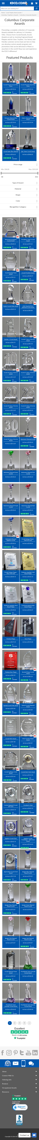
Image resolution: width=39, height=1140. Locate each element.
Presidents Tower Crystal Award (28, 240)
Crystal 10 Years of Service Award (11, 373)
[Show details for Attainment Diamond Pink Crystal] (28, 460)
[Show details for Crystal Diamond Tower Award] (10, 959)
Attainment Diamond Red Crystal (28, 506)
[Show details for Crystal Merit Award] (10, 726)
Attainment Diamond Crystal (28, 439)
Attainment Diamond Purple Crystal (10, 506)
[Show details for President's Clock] (28, 793)
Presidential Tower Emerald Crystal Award (28, 972)
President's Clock (28, 805)
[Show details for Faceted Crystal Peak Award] (10, 693)
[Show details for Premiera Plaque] (10, 627)
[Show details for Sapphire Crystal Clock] (10, 826)
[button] (3, 3)
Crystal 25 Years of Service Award (28, 406)
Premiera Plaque (10, 638)
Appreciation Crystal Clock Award (11, 872)
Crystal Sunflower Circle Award (10, 772)
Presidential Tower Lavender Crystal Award (11, 1005)
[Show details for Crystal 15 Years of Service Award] (28, 360)
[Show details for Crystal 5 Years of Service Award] (28, 327)
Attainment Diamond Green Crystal (11, 473)
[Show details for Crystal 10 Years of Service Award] (10, 360)
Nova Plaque (28, 638)
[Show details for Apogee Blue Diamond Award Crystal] (28, 859)
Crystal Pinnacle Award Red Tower (28, 85)
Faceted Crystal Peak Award (10, 705)
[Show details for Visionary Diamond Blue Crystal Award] (10, 106)
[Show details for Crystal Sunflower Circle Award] (10, 760)
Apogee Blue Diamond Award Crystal (28, 872)
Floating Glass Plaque (10, 672)
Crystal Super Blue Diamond (10, 151)
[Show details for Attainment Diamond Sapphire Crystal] (10, 527)
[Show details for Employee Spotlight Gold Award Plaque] (28, 560)
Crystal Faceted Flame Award (11, 273)
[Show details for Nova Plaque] (28, 627)
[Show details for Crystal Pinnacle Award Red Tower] (28, 72)
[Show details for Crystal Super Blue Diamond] (10, 139)
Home (3, 12)
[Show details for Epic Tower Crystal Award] (28, 139)
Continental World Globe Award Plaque (28, 606)
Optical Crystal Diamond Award (28, 706)
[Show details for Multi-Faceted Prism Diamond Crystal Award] (28, 294)
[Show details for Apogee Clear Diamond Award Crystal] (10, 893)
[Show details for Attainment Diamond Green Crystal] (10, 460)
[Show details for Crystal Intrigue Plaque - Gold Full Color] (28, 527)
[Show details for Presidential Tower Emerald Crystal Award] (28, 959)
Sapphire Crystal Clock (11, 838)
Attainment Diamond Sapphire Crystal (10, 539)
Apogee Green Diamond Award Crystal (28, 906)
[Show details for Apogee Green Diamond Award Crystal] (28, 893)
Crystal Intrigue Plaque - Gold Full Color (28, 539)
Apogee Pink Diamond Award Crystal (11, 939)
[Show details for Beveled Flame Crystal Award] (28, 660)
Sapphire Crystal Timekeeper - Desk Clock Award (28, 840)
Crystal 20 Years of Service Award (11, 406)
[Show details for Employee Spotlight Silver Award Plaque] (10, 593)
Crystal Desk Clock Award (28, 772)
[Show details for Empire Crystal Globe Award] (10, 294)
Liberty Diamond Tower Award (28, 119)
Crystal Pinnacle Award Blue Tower (10, 85)
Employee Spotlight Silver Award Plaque (11, 606)
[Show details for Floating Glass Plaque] (10, 660)
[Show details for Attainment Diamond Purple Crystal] (10, 493)
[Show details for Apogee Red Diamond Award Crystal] (28, 926)
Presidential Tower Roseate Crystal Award (28, 1005)
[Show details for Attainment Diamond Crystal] (28, 427)
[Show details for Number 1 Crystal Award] (10, 327)
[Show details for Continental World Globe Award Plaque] (28, 593)
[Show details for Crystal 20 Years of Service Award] (10, 394)
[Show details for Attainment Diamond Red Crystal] (28, 493)
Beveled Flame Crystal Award (28, 673)
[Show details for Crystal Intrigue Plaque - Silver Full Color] (10, 560)
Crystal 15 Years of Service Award (28, 373)
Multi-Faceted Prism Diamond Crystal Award (28, 307)
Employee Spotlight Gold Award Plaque (28, 573)
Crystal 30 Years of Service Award (11, 440)
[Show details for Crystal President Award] (28, 261)
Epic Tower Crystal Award (28, 151)
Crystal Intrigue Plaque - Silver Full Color (10, 573)
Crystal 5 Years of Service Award (28, 340)
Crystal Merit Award (11, 738)
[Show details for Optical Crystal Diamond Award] (28, 693)
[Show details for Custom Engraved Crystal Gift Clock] (10, 793)
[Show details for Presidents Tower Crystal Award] (28, 227)
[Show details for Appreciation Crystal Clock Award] (10, 859)
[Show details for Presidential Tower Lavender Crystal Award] (10, 993)
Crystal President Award (28, 272)
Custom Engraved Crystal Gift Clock (10, 806)
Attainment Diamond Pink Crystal (28, 473)
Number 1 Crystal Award (10, 339)
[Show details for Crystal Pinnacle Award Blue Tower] (10, 72)
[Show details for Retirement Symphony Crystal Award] (10, 227)
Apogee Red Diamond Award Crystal (28, 939)
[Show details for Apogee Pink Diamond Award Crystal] (10, 926)
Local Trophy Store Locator (14, 12)
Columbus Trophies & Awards (9, 15)
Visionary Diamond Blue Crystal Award (11, 119)
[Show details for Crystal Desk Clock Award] (28, 760)
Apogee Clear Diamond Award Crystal (11, 906)
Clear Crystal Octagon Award (28, 739)
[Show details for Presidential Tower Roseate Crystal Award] (28, 993)
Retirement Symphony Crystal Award (11, 240)
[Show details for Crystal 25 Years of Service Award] (28, 394)
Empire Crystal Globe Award (10, 306)
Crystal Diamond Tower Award (11, 972)
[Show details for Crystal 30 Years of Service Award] (10, 427)
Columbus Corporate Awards (28, 15)
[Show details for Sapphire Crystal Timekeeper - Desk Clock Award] (28, 826)
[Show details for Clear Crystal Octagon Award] (28, 726)
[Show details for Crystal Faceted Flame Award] (10, 261)
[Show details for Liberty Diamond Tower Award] (28, 106)
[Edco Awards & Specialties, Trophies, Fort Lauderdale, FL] (19, 1120)
